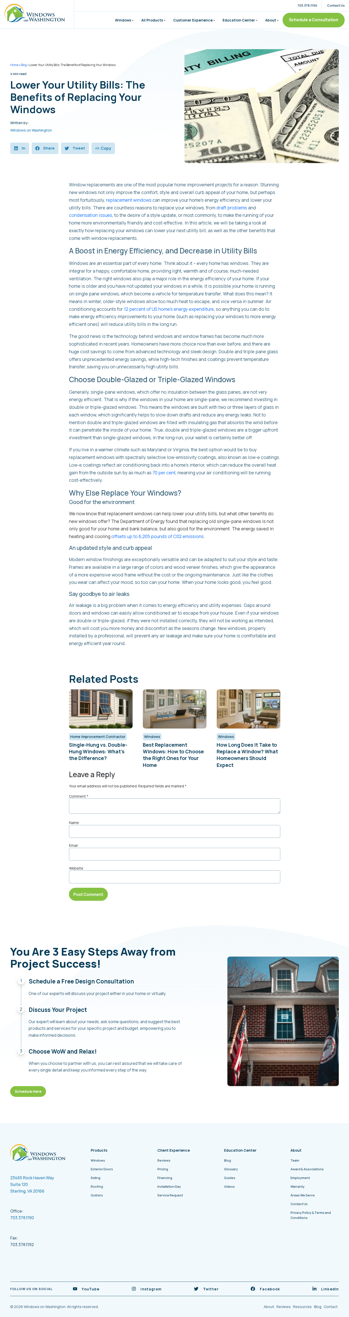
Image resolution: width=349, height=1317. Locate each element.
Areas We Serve (302, 1195)
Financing (164, 1178)
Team (294, 1160)
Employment (300, 1178)
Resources (302, 1306)
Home (14, 65)
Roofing (97, 1186)
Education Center (239, 20)
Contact (331, 1306)
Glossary (231, 1169)
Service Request (170, 1195)
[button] (19, 148)
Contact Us (299, 1204)
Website (76, 868)
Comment (78, 796)
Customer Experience (193, 20)
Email (73, 845)
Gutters (97, 1195)
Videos (229, 1186)
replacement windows (129, 200)
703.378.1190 (22, 1217)
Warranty (297, 1186)
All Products (152, 20)
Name (74, 823)
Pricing (162, 1169)
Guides (229, 1178)
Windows (123, 20)
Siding (95, 1178)
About (270, 20)
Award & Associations (307, 1169)
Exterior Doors (102, 1169)
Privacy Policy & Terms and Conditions (310, 1215)
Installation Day (169, 1186)
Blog (24, 65)
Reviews (163, 1160)
